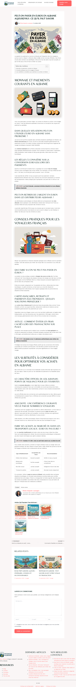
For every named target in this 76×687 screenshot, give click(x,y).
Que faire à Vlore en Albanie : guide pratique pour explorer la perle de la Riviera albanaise (64, 664)
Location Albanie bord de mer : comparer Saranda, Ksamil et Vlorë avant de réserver (38, 675)
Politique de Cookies (51, 686)
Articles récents (24, 487)
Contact (5, 670)
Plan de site (6, 676)
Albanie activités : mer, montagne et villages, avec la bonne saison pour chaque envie (38, 661)
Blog (4, 668)
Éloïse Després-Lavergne (31, 490)
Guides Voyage (48, 2)
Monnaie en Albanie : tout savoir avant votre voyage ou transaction (49, 573)
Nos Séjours (22, 2)
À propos (20, 4)
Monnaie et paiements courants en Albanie (26, 68)
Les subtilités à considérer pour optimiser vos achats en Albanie (32, 71)
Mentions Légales (40, 686)
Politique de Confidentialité (26, 686)
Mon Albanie (3, 659)
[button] (64, 3)
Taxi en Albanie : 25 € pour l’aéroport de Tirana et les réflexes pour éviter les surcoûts (40, 666)
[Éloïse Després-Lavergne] (18, 493)
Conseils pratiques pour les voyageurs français (28, 70)
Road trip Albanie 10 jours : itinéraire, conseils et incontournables (24, 573)
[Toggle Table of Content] (46, 66)
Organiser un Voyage (35, 2)
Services (5, 674)
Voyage (27, 578)
